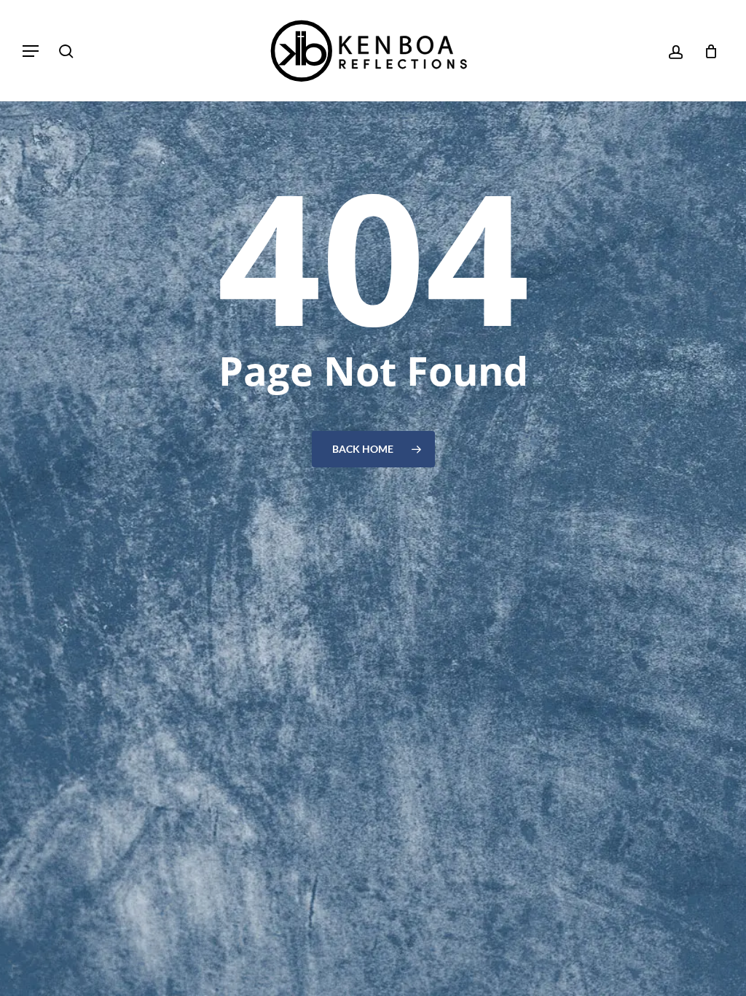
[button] (31, 51)
